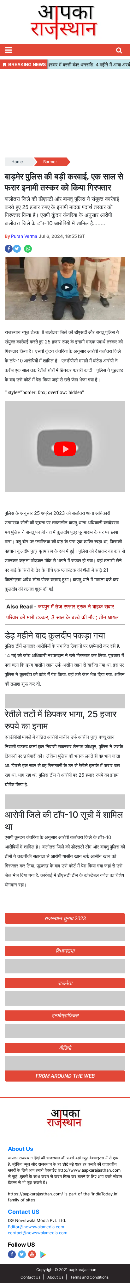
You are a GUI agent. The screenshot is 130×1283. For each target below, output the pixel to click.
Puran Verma (24, 236)
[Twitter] (22, 1254)
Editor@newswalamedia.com (36, 1226)
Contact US (23, 1211)
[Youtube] (32, 1254)
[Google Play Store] (43, 1255)
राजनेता (65, 983)
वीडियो (65, 1048)
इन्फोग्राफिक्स (65, 1015)
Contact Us (30, 1277)
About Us (20, 1148)
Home (17, 161)
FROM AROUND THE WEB (65, 1076)
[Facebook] (12, 1254)
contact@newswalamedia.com (37, 1232)
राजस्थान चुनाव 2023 (65, 918)
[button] (8, 50)
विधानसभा (65, 951)
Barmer (50, 161)
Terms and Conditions (89, 1277)
